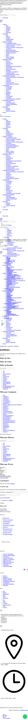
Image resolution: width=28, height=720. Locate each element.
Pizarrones (6, 425)
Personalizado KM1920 (9, 420)
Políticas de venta (7, 563)
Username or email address (7, 492)
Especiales (6, 406)
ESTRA (5, 378)
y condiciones (11, 559)
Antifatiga (6, 397)
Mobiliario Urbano (7, 580)
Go (1, 473)
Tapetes (5, 431)
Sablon (4, 592)
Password (2, 495)
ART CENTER (6, 374)
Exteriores (6, 408)
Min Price (2, 467)
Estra (4, 606)
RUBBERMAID (7, 387)
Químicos (6, 427)
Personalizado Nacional (9, 422)
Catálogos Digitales (7, 566)
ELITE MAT (6, 376)
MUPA (4, 384)
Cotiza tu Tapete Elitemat (9, 555)
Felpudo (5, 410)
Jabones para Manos (8, 415)
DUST (4, 375)
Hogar (5, 414)
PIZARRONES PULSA (9, 386)
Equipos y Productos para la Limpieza (12, 404)
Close (1, 477)
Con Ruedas (6, 400)
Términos (5, 559)
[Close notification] (1, 6)
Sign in (9, 116)
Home (1, 346)
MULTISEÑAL (7, 383)
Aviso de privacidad (7, 558)
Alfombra (6, 396)
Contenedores (7, 402)
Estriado (5, 407)
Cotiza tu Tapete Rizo (8, 554)
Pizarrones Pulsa (7, 605)
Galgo (4, 602)
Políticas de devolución (8, 562)
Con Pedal (6, 399)
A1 (3, 372)
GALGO (5, 379)
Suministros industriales (8, 584)
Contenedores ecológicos (9, 581)
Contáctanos (6, 556)
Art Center (5, 598)
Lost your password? (5, 497)
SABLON (5, 388)
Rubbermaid (6, 594)
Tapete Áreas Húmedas (9, 430)
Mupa (4, 596)
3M (4, 371)
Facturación (6, 564)
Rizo (4, 429)
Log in (11, 500)
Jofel (4, 595)
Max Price (2, 470)
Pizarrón (5, 423)
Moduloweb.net (24, 710)
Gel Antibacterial (7, 411)
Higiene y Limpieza (8, 412)
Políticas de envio (7, 560)
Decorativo (6, 403)
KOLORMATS (6, 382)
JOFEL (4, 380)
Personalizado (7, 418)
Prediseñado (6, 426)
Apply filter (5, 477)
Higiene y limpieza (7, 578)
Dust (4, 600)
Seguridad (5, 577)
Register (13, 483)
